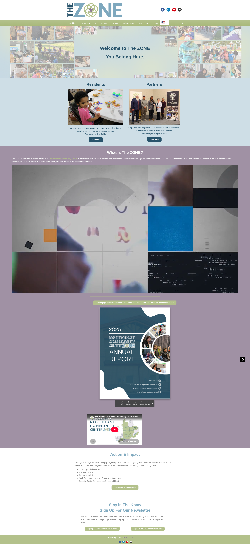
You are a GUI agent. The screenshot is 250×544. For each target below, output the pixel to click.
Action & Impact (101, 23)
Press (155, 23)
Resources (143, 23)
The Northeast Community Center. (63, 158)
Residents (73, 23)
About (115, 23)
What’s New (128, 23)
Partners (86, 23)
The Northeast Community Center (133, 538)
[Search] (182, 22)
